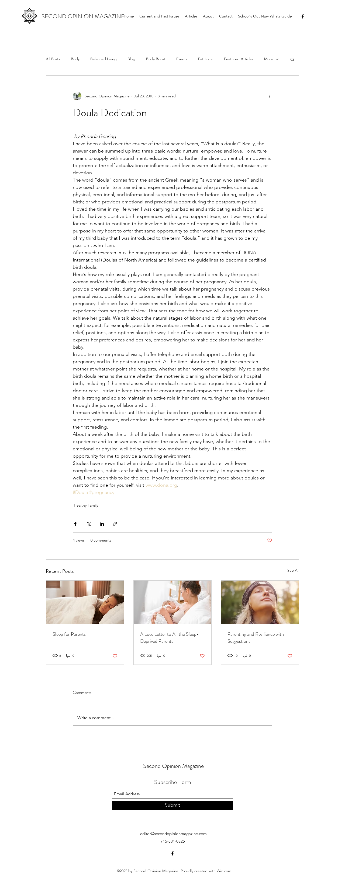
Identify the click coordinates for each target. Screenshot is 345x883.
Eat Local (205, 58)
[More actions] (269, 96)
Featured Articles (238, 58)
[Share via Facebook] (75, 523)
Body (75, 58)
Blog (131, 58)
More (268, 58)
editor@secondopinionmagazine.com (173, 833)
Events (181, 58)
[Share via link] (115, 523)
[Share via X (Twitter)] (88, 523)
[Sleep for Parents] (85, 602)
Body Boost (155, 58)
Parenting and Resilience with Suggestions (255, 638)
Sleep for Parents (69, 634)
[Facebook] (302, 16)
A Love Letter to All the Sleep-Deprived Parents (169, 638)
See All (293, 570)
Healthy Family (86, 505)
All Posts (53, 58)
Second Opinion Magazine (173, 766)
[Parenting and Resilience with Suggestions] (260, 602)
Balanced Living (103, 58)
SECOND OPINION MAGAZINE (83, 16)
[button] (292, 59)
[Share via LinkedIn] (101, 523)
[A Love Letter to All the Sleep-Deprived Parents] (173, 602)
